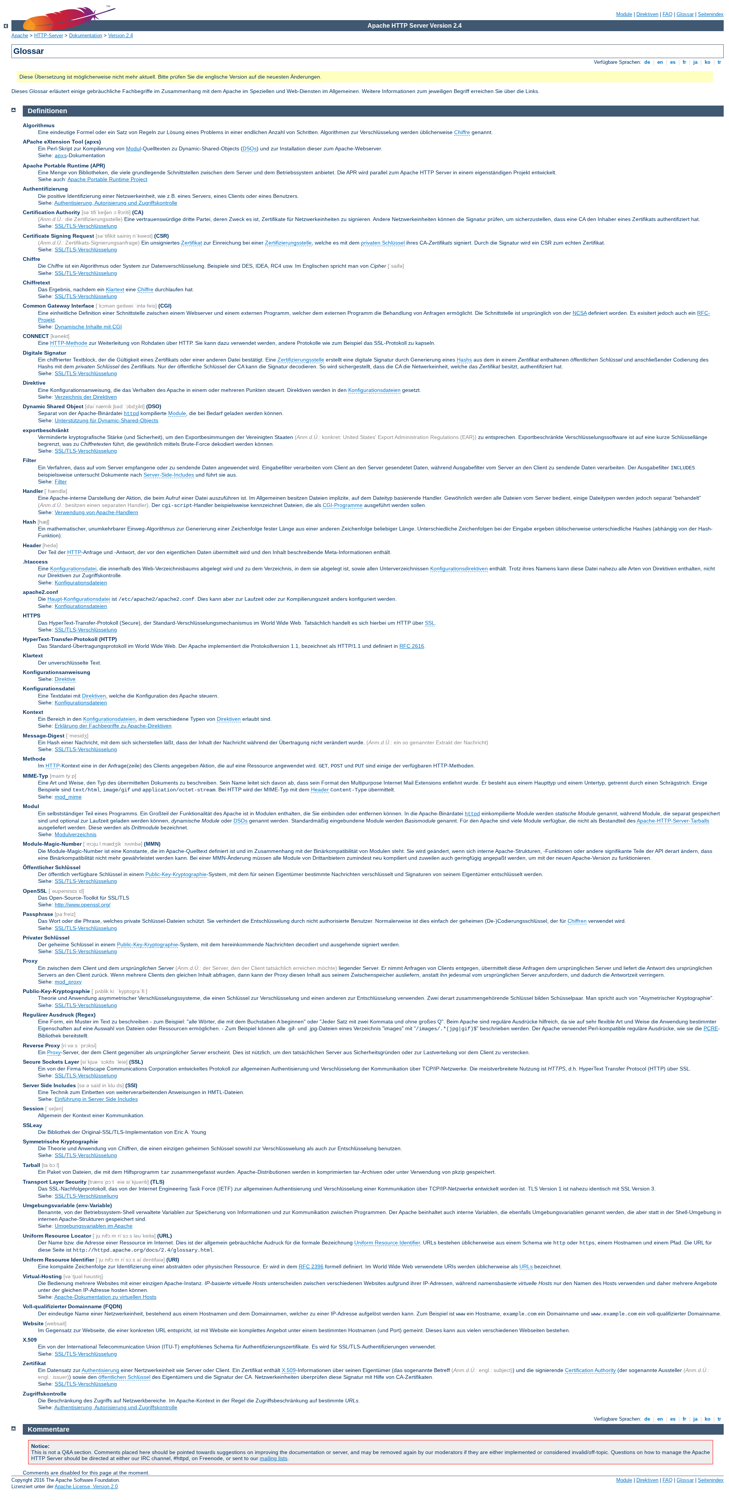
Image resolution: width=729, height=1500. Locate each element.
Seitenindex (711, 14)
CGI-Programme (343, 505)
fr (684, 62)
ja (695, 62)
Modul (133, 148)
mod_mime (68, 797)
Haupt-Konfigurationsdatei (78, 599)
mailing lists (273, 1458)
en (660, 62)
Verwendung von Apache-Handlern (96, 512)
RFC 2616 (411, 646)
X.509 (289, 1370)
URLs (526, 1266)
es (673, 62)
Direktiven (647, 14)
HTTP (74, 552)
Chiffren (577, 921)
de (647, 62)
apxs (61, 156)
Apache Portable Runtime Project (107, 179)
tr (719, 62)
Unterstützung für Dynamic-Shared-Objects (106, 420)
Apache (19, 35)
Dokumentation (85, 35)
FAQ (667, 14)
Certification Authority (590, 1370)
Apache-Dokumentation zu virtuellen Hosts (105, 1297)
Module (624, 14)
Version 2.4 (120, 35)
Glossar (685, 14)
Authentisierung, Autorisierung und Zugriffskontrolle (115, 203)
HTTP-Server (48, 35)
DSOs (250, 148)
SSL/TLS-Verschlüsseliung (86, 1196)
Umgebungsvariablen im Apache (94, 1226)
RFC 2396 (311, 1266)
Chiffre (145, 289)
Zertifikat (191, 243)
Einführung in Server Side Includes (96, 1099)
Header (320, 789)
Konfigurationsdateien (374, 390)
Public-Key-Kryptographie (176, 874)
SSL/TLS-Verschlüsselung (86, 226)
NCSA (580, 313)
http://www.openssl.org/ (82, 905)
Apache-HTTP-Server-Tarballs (673, 821)
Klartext (115, 289)
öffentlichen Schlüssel (124, 1377)
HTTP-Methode (68, 343)
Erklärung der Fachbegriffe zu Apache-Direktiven (113, 726)
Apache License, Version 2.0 (86, 1486)
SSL (430, 623)
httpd (131, 414)
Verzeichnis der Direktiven (86, 397)
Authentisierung (100, 1370)
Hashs (464, 360)
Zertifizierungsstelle (288, 243)
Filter (61, 481)
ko (707, 62)
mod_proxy (68, 982)
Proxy (54, 1052)
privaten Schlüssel (383, 243)
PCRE (711, 1028)
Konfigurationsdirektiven (459, 568)
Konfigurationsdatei (73, 568)
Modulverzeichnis (75, 834)
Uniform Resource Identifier (387, 1242)
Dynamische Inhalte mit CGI (88, 327)
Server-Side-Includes (169, 475)
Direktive (65, 679)
